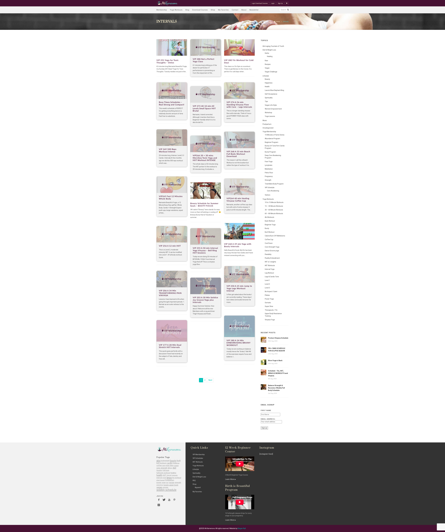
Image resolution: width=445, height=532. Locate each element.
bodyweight (165, 461)
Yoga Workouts (176, 10)
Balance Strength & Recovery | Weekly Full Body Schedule (276, 388)
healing (173, 473)
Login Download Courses (260, 3)
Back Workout (270, 221)
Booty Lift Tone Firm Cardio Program (275, 147)
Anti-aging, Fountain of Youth (273, 46)
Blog (187, 10)
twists (166, 485)
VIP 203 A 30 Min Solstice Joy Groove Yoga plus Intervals (205, 300)
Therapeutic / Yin (271, 310)
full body (166, 470)
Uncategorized (268, 128)
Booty (267, 228)
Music (265, 120)
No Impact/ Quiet (271, 291)
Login (273, 3)
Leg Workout (269, 273)
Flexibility (268, 254)
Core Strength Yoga (272, 247)
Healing (269, 56)
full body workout (163, 473)
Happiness (268, 83)
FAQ (194, 480)
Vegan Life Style (271, 105)
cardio (169, 463)
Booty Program (270, 152)
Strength (268, 180)
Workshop (268, 112)
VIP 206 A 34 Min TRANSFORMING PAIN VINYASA (170, 293)
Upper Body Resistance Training (273, 315)
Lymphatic (268, 165)
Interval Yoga (269, 269)
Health (267, 86)
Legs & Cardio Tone (272, 277)
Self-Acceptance (271, 94)
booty (173, 461)
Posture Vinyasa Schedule (278, 338)
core (176, 466)
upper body (173, 485)
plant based (160, 480)
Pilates (267, 295)
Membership (161, 10)
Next (210, 380)
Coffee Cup (269, 239)
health (159, 475)
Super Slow (269, 306)
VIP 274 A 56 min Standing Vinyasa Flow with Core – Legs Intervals (239, 104)
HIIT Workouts (270, 265)
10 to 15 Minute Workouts (274, 202)
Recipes (268, 64)
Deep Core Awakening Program (273, 156)
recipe (171, 483)
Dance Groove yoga (272, 251)
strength (178, 483)
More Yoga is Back (275, 360)
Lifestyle (266, 76)
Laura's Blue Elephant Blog (274, 90)
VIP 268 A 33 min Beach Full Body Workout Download (238, 154)
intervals (175, 475)
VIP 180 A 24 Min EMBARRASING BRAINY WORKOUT (238, 343)
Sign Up (280, 3)
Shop (213, 10)
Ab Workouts (269, 217)
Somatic (268, 303)
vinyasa (165, 487)
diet (174, 468)
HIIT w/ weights (270, 262)
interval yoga (161, 478)
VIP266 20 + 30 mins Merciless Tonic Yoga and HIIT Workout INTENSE (205, 158)
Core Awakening (273, 191)
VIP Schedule (269, 187)
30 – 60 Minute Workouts (274, 210)
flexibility (159, 470)
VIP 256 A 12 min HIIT (170, 246)
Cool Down (269, 243)
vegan (159, 487)
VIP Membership (199, 454)
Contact (235, 10)
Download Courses (200, 10)
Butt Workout (269, 232)
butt (179, 461)
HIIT (164, 475)
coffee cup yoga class (165, 466)
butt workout (161, 463)
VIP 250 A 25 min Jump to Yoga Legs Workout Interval (239, 288)
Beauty (267, 79)
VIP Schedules (198, 458)
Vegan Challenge (271, 72)
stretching (159, 485)
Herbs (267, 53)
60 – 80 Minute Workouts (274, 213)
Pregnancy (269, 176)
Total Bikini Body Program (274, 184)
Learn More (230, 479)
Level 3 (267, 288)
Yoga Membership (269, 132)
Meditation (269, 169)
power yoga (160, 483)
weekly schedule (166, 490)
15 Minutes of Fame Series (274, 135)
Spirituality (269, 98)
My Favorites (223, 10)
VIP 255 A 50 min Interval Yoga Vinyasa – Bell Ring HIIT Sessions (205, 250)
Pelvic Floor (269, 173)
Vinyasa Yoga (270, 320)
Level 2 (267, 284)
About (243, 10)
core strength (161, 468)
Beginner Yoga (270, 225)
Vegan (267, 68)
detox (170, 468)
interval (169, 475)
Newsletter (254, 10)
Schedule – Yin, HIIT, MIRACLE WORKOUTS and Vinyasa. (278, 373)
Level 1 (267, 280)
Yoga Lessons (270, 116)
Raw (266, 60)
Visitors (267, 195)
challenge (176, 463)
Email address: (268, 419)
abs (158, 461)
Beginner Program (271, 142)
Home (278, 21)
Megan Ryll (242, 528)
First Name (266, 410)
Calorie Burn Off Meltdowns (275, 236)
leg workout (176, 478)
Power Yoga (269, 299)
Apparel (198, 487)
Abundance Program (272, 138)
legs (169, 478)
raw (167, 482)
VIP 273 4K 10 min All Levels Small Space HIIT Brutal (204, 108)
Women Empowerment (273, 109)
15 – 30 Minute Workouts (274, 206)
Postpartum (267, 124)
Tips (266, 101)
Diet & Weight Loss (269, 50)
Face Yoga (268, 161)
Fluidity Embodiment (272, 258)
